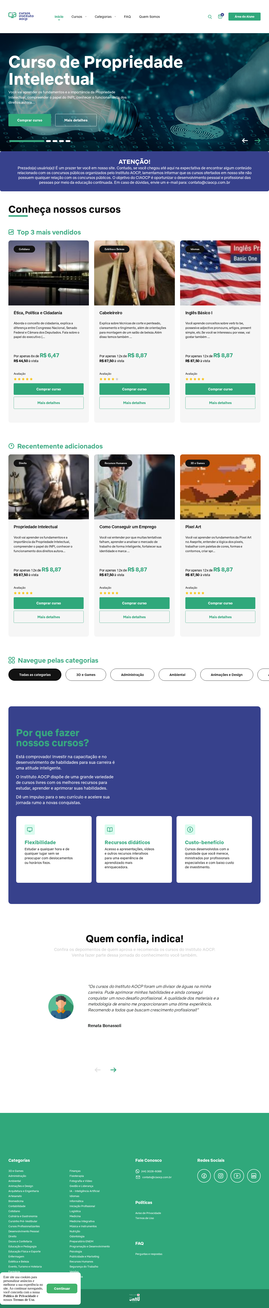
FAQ (127, 16)
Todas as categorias (35, 675)
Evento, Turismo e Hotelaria (25, 1266)
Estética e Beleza (18, 1261)
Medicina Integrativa (82, 1221)
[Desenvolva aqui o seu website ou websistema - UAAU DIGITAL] (134, 1298)
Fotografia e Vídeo (81, 1181)
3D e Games (85, 675)
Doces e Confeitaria (20, 1241)
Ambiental (177, 675)
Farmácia (14, 1271)
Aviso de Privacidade (148, 1213)
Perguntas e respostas (148, 1254)
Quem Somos (149, 16)
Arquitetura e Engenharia (23, 1191)
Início (59, 16)
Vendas (74, 1271)
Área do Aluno (244, 16)
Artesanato (15, 1196)
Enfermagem (16, 1256)
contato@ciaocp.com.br (157, 1177)
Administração (132, 675)
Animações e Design (227, 675)
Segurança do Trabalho (84, 1266)
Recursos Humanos (81, 1261)
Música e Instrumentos (83, 1226)
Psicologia (76, 1251)
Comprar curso (29, 120)
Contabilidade (16, 1206)
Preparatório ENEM (81, 1241)
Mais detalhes (76, 120)
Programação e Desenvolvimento (90, 1246)
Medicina (75, 1216)
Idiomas (74, 1196)
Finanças (75, 1170)
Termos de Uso (144, 1218)
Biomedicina (16, 1201)
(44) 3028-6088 (151, 1171)
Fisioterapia (77, 1176)
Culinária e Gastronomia (22, 1216)
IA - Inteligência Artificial (85, 1191)
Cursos (76, 16)
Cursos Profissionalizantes (24, 1226)
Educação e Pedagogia (22, 1246)
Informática (76, 1201)
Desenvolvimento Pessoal (23, 1231)
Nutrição (75, 1231)
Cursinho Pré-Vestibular (22, 1221)
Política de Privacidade (19, 1296)
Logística (75, 1211)
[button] (257, 140)
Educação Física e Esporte (24, 1251)
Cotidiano (14, 1211)
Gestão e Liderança (81, 1186)
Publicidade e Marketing (84, 1256)
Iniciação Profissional (82, 1206)
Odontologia (77, 1236)
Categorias (103, 16)
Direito (12, 1236)
